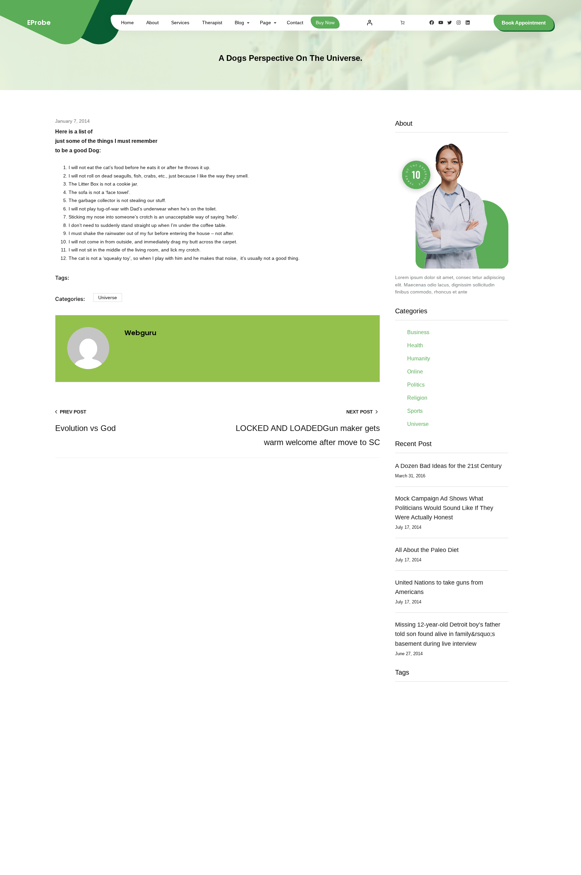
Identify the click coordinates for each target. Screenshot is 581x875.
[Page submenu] (275, 22)
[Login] (369, 22)
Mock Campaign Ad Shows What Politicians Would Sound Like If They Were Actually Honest (444, 508)
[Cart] (402, 22)
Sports (415, 411)
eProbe (39, 22)
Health (415, 345)
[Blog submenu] (248, 22)
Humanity (418, 358)
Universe (107, 297)
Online (415, 371)
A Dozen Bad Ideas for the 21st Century (448, 466)
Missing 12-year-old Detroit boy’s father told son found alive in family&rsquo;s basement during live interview (447, 634)
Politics (416, 385)
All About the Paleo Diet (427, 550)
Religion (417, 398)
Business (418, 332)
